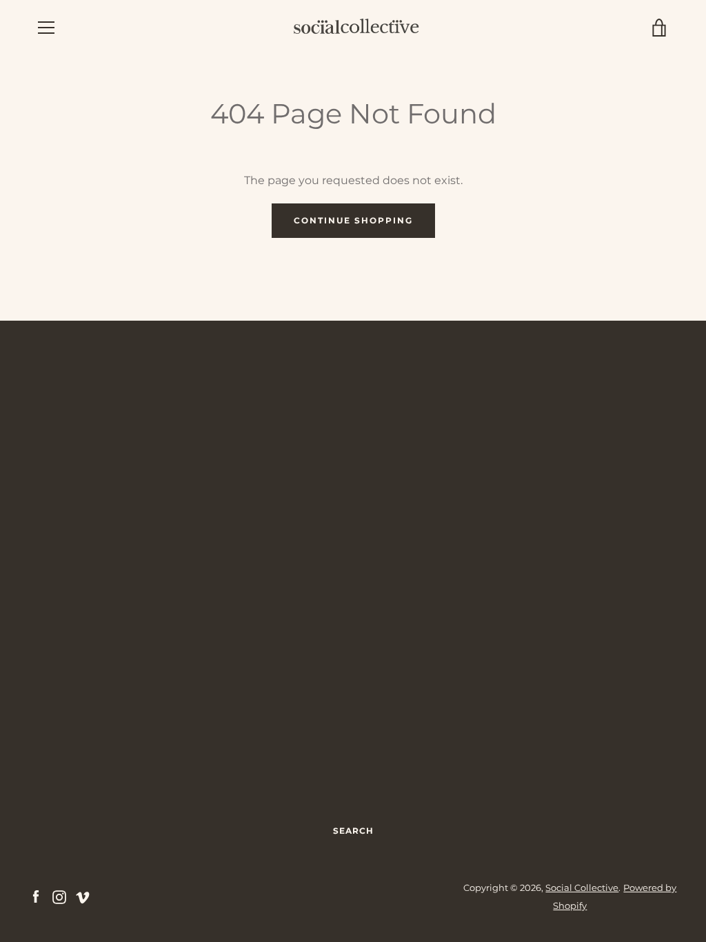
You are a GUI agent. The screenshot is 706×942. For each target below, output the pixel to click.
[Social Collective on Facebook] (36, 896)
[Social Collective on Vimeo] (83, 896)
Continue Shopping (353, 220)
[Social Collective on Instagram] (59, 896)
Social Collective (581, 888)
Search (353, 830)
